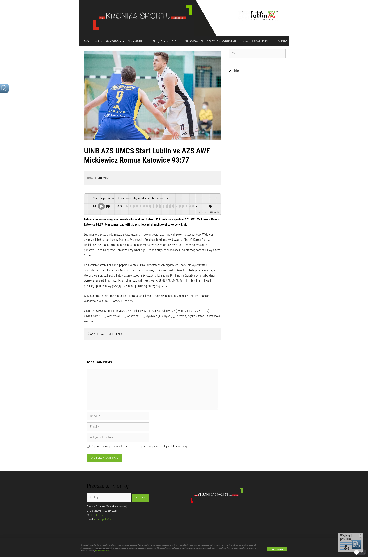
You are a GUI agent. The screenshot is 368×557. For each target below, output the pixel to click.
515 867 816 (97, 514)
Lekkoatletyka (90, 41)
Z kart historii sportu (256, 41)
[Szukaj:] (257, 53)
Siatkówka (191, 41)
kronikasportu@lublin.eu (105, 519)
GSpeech (214, 212)
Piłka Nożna (134, 41)
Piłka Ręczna (157, 41)
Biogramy (282, 41)
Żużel (175, 41)
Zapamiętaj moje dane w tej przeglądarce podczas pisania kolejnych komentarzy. (139, 446)
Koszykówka (113, 41)
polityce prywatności (103, 551)
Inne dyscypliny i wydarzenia (218, 41)
